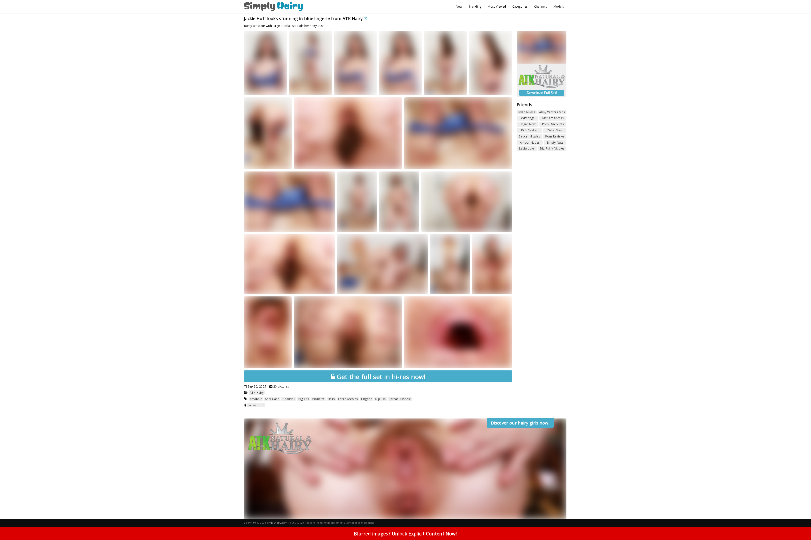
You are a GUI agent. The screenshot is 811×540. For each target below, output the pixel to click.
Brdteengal (527, 118)
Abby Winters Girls (552, 112)
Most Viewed (496, 6)
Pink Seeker (529, 130)
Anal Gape (272, 399)
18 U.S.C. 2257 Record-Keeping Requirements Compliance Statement (331, 523)
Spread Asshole (400, 399)
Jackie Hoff (256, 405)
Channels (540, 6)
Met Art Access (553, 118)
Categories (520, 6)
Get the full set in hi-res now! (380, 376)
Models (558, 6)
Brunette (318, 399)
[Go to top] (800, 526)
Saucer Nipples (529, 136)
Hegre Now (528, 124)
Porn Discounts (553, 124)
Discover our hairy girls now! (520, 423)
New (459, 6)
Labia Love (527, 148)
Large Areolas (348, 399)
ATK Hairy (353, 18)
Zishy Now (554, 130)
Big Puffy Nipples (552, 148)
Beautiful (288, 399)
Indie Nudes (526, 112)
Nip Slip (380, 399)
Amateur (256, 399)
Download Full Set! (542, 92)
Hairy (331, 399)
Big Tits (303, 399)
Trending (475, 6)
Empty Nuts (555, 142)
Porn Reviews (555, 136)
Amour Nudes (530, 142)
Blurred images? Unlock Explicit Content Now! (405, 533)
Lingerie (366, 399)
